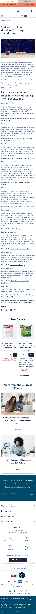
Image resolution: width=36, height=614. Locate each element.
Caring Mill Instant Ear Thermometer (22, 207)
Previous (3, 347)
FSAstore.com (5, 88)
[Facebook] (15, 591)
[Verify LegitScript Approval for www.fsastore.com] (22, 575)
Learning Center (5, 20)
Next (33, 347)
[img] (9, 344)
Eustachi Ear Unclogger (17, 265)
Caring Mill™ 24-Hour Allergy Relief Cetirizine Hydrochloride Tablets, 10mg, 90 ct (26, 363)
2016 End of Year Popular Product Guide (18, 302)
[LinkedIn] (10, 591)
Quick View (10, 340)
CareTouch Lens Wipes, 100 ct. (20, 249)
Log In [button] (26, 11)
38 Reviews (11, 343)
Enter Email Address (9, 494)
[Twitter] (21, 591)
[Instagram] (26, 591)
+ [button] (10, 355)
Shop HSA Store (18, 560)
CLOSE (18, 611)
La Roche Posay (15, 229)
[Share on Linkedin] (11, 310)
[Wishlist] (15, 325)
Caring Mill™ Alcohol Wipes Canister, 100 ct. (9, 346)
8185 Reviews (28, 343)
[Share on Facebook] (2, 310)
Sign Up (30, 494)
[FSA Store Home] (18, 11)
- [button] (3, 355)
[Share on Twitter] (6, 310)
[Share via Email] (15, 310)
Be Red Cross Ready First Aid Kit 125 (22, 159)
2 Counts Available (24, 375)
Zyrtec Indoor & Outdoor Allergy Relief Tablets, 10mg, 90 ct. (26, 347)
